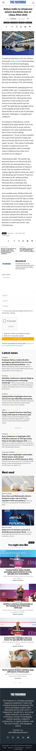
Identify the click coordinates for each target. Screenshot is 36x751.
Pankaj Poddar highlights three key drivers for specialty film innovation (18, 639)
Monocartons (28, 22)
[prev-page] (15, 683)
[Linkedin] (25, 27)
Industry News (14, 22)
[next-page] (20, 683)
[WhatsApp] (21, 27)
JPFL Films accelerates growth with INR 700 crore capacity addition (27, 250)
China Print (11, 233)
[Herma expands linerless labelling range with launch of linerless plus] (18, 659)
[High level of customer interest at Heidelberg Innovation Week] (18, 518)
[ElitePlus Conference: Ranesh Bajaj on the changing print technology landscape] (18, 593)
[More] (30, 27)
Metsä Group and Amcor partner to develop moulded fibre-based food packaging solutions (8, 251)
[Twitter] (16, 27)
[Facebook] (12, 27)
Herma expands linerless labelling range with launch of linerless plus (18, 671)
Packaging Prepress (8, 452)
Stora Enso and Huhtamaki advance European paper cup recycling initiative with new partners (16, 498)
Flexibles (5, 357)
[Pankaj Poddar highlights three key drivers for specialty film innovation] (18, 627)
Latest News (21, 22)
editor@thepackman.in (18, 732)
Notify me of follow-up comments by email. (17, 333)
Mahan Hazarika (18, 580)
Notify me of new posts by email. (14, 336)
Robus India (15, 61)
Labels (4, 410)
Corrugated (6, 22)
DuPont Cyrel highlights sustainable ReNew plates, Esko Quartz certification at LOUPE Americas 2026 (17, 457)
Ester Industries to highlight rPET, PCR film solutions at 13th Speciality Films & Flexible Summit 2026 (17, 438)
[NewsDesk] (8, 19)
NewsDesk (13, 18)
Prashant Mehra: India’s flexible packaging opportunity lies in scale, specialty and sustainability (17, 362)
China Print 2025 (20, 233)
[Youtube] (28, 737)
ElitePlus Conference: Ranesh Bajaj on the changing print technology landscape (17, 380)
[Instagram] (13, 737)
